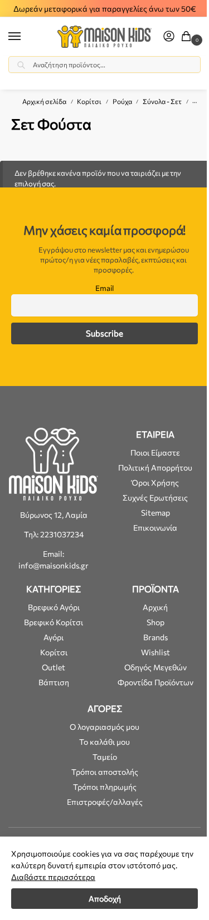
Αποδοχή (105, 898)
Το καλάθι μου (104, 741)
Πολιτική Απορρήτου (155, 467)
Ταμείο (105, 756)
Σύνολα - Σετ (162, 101)
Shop (155, 622)
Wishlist (155, 652)
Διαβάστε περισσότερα (53, 877)
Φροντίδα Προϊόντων (155, 682)
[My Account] (169, 36)
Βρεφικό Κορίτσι (53, 622)
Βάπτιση (53, 682)
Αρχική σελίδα (44, 101)
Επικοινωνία (155, 527)
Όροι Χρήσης (155, 482)
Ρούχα (122, 101)
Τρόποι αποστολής (104, 771)
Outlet (53, 667)
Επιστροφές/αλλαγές (105, 802)
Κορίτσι (89, 101)
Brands (155, 637)
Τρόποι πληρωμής (105, 787)
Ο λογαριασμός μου (104, 726)
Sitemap (155, 512)
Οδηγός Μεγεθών (155, 667)
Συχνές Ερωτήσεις (155, 497)
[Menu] (25, 36)
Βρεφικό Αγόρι (54, 607)
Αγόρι (53, 637)
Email (104, 288)
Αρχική (155, 607)
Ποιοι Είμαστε (155, 452)
